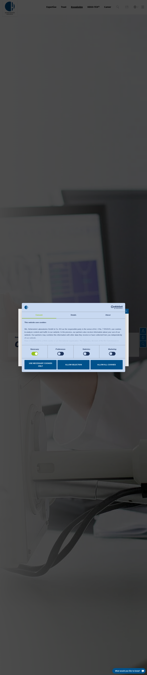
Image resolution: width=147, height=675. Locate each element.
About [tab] (107, 315)
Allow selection (73, 365)
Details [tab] (73, 315)
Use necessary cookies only (40, 364)
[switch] (60, 354)
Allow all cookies (106, 365)
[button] (126, 311)
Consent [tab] (39, 315)
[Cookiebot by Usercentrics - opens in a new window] (113, 307)
